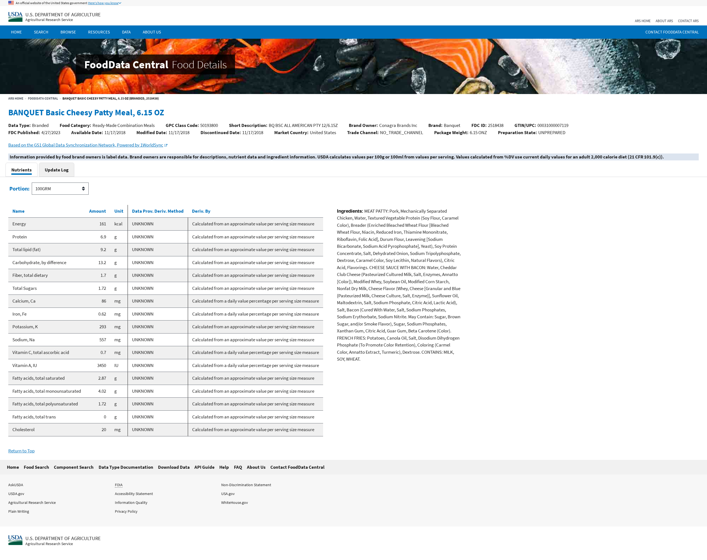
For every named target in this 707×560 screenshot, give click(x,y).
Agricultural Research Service (49, 19)
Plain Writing (18, 511)
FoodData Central (43, 98)
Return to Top (21, 451)
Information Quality (131, 502)
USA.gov (228, 494)
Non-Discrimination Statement (246, 485)
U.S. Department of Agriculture (63, 14)
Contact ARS (688, 21)
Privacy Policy (126, 511)
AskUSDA (15, 485)
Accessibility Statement (134, 494)
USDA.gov (16, 494)
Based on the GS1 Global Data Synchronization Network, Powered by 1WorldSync (85, 145)
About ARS (664, 21)
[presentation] (22, 170)
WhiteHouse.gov (234, 502)
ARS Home (643, 21)
